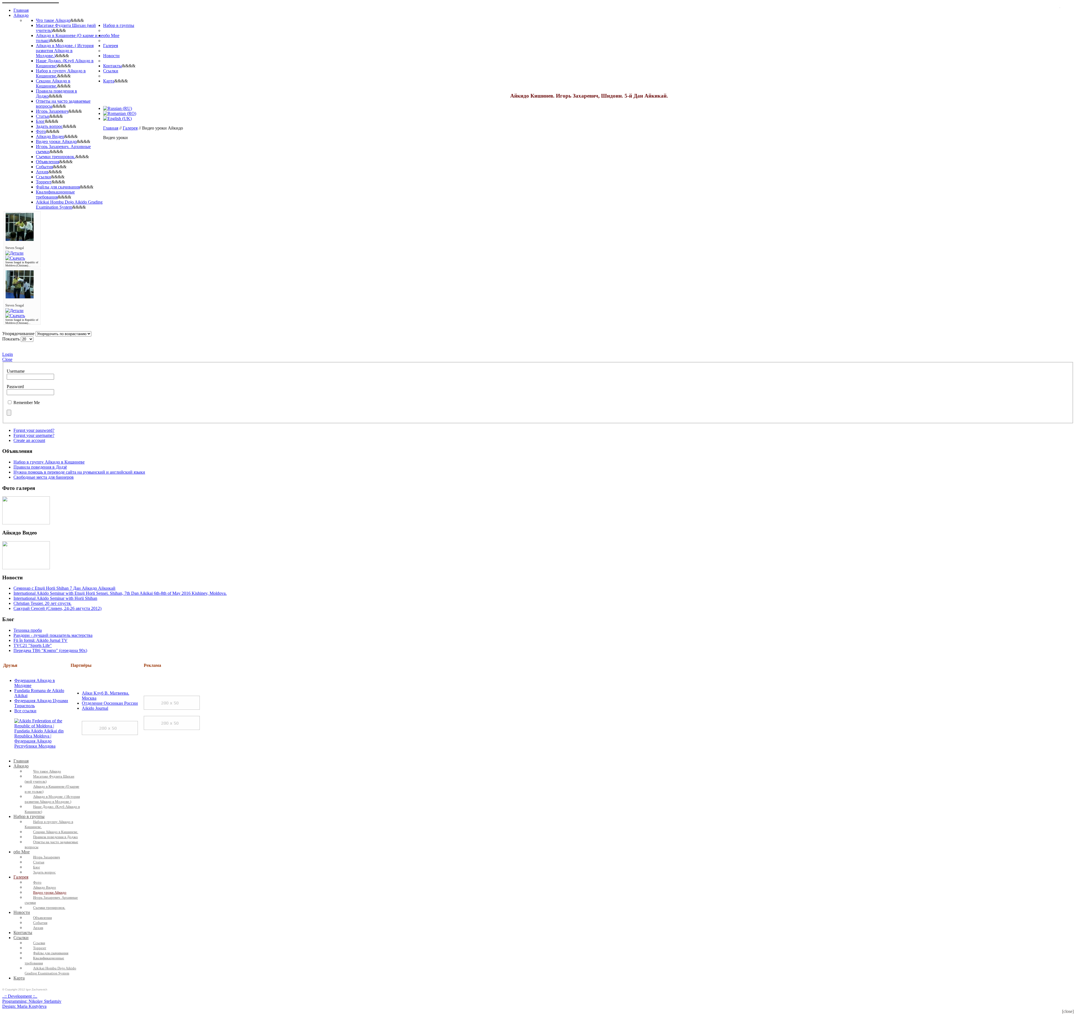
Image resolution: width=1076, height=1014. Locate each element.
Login (7, 354)
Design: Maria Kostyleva (24, 1006)
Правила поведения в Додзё (40, 467)
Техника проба (27, 630)
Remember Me (26, 402)
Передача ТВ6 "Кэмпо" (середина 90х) (50, 650)
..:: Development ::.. (19, 996)
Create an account (29, 440)
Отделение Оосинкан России (110, 703)
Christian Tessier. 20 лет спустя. (42, 603)
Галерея (130, 128)
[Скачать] (15, 258)
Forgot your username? (33, 435)
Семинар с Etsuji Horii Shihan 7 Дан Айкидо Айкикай (64, 588)
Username (16, 371)
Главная (110, 128)
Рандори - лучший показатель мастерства (52, 635)
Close (7, 359)
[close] (1068, 1011)
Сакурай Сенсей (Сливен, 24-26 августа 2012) (57, 608)
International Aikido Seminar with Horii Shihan (55, 598)
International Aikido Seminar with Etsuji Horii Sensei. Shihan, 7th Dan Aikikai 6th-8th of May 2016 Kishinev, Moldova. (120, 593)
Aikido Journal (95, 708)
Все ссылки (25, 710)
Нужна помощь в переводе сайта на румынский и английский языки (79, 472)
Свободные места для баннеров (43, 477)
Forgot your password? (33, 430)
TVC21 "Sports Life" (32, 645)
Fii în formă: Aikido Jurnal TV (40, 640)
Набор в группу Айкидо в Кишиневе (49, 462)
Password (15, 386)
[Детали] (14, 253)
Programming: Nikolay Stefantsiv (31, 1001)
